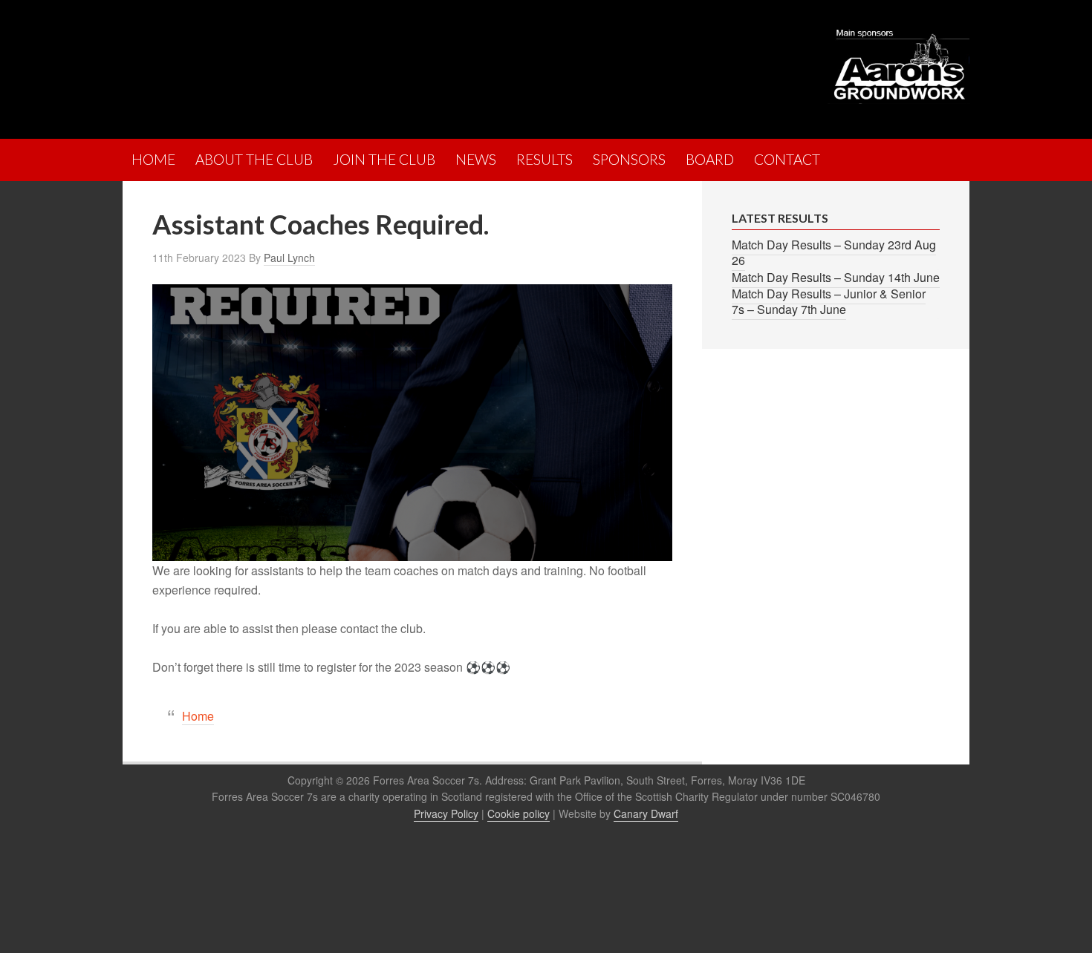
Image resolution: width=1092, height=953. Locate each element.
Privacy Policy (446, 813)
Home (198, 715)
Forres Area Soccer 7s (253, 63)
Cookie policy (518, 813)
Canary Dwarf (646, 813)
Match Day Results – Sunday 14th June (836, 277)
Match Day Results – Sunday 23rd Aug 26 (834, 252)
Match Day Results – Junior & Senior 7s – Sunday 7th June (829, 301)
